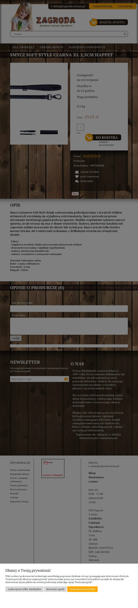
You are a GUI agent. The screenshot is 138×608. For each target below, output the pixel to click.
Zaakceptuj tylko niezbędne (24, 589)
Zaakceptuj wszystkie (82, 589)
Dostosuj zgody (55, 589)
